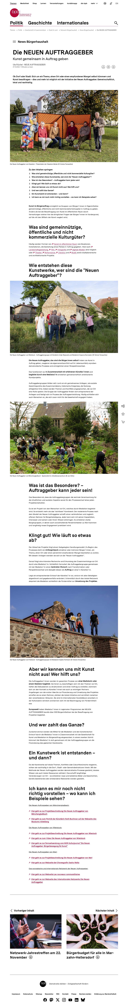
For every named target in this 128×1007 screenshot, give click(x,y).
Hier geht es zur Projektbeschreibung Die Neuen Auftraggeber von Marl (61, 858)
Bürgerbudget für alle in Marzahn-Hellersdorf (90, 955)
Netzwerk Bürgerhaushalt (68, 30)
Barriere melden (85, 994)
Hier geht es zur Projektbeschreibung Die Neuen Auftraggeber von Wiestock (63, 833)
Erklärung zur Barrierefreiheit (105, 994)
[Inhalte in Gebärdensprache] (111, 4)
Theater (38, 253)
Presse (73, 994)
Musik (74, 253)
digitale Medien (78, 250)
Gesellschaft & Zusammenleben (35, 30)
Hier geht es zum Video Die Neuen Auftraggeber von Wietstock (58, 838)
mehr (94, 3)
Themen (12, 30)
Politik (20, 30)
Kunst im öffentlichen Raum (65, 244)
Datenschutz (28, 994)
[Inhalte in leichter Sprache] (105, 4)
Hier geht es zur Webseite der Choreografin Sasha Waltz (55, 863)
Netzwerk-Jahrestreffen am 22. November (35, 955)
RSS (57, 994)
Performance (49, 253)
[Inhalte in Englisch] (117, 4)
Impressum (16, 994)
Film (52, 250)
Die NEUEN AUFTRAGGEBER (106, 30)
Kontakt (65, 994)
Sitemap (39, 994)
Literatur (62, 253)
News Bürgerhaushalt (87, 30)
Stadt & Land (53, 30)
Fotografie (62, 250)
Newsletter (49, 994)
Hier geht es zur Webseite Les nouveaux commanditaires (55, 874)
